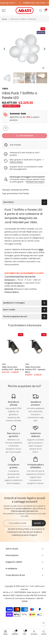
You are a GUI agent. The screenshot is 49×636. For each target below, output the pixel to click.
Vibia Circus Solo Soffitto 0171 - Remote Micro (35, 369)
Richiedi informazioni (35, 182)
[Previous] (4, 49)
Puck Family (23, 193)
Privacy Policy (24, 529)
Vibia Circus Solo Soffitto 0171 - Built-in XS (13, 368)
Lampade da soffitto (20, 190)
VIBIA (5, 88)
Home (4, 19)
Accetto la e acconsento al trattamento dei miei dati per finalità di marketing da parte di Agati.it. (25, 532)
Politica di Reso (16, 162)
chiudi (47, 3)
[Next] (44, 49)
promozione (12, 193)
